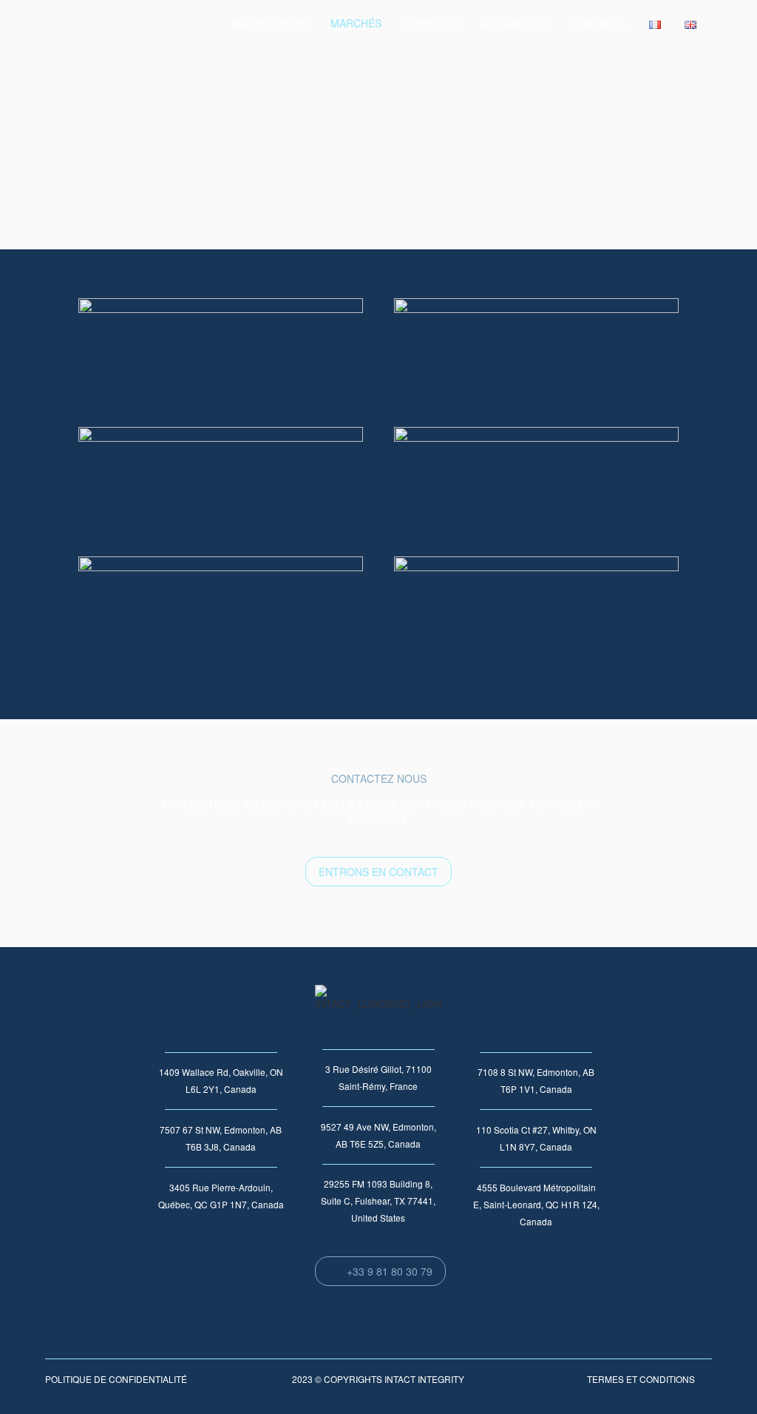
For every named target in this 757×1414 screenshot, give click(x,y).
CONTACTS (597, 23)
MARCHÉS (355, 23)
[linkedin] (734, 24)
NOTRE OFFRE (270, 23)
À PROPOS (431, 23)
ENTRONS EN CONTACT (378, 871)
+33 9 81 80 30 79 (380, 1271)
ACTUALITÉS (514, 23)
